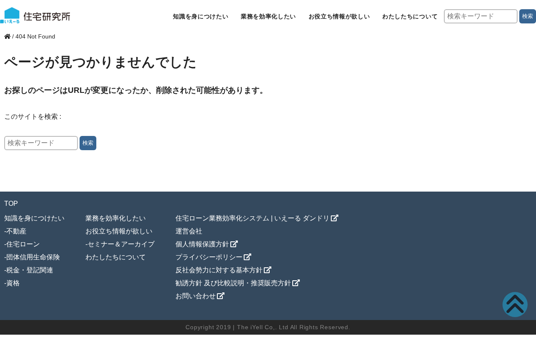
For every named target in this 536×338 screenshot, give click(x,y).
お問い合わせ (195, 296)
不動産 (16, 231)
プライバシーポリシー (208, 257)
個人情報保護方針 (202, 244)
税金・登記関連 (29, 270)
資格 (13, 283)
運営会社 (188, 231)
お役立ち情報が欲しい (339, 16)
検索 (527, 16)
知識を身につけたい (200, 16)
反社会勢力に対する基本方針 (219, 270)
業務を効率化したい (268, 16)
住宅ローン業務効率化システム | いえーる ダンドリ (252, 218)
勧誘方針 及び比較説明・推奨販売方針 (233, 283)
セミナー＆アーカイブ (121, 244)
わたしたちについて (410, 16)
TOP (11, 203)
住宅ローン (23, 244)
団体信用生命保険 (33, 257)
